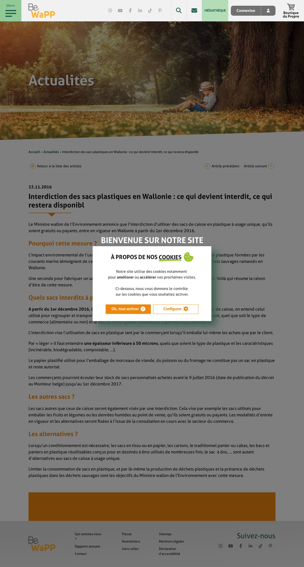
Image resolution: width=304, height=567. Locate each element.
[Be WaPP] (41, 11)
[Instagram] (110, 10)
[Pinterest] (160, 10)
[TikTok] (150, 10)
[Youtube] (120, 10)
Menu (10, 5)
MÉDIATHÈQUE (215, 10)
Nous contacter (194, 10)
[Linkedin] (140, 10)
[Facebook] (130, 10)
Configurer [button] (172, 309)
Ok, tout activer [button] (125, 309)
